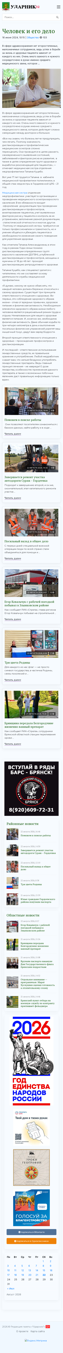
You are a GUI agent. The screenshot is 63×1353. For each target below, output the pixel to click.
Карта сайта (38, 1331)
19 (22, 1274)
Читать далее (13, 433)
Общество (33, 37)
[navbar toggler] (58, 7)
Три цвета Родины (17, 662)
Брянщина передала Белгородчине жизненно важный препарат (29, 725)
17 (8, 1274)
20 (29, 1274)
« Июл (10, 1288)
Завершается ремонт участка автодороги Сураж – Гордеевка (26, 479)
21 (37, 1274)
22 (44, 1274)
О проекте (22, 1331)
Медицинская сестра (14, 192)
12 (22, 1270)
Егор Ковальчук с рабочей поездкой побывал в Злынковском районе (29, 603)
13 (29, 1270)
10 (8, 1270)
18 (15, 1274)
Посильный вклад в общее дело (26, 541)
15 (44, 1270)
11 (15, 1270)
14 (37, 1270)
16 (51, 1270)
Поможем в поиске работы (23, 420)
